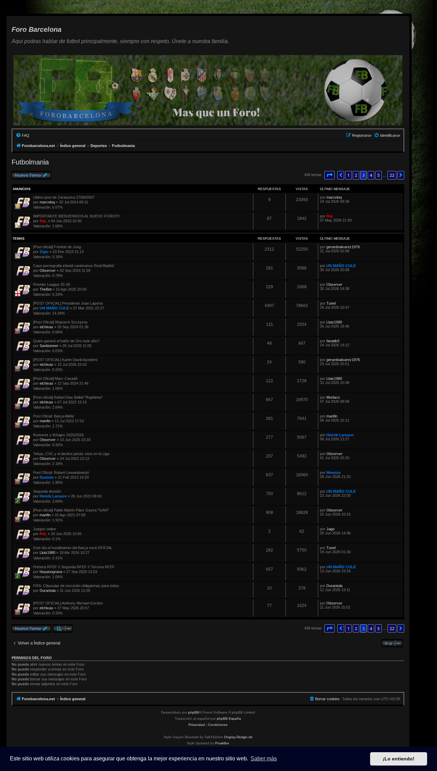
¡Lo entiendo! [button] (398, 758)
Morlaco (333, 397)
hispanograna (51, 572)
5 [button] (378, 175)
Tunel (331, 303)
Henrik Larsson (340, 435)
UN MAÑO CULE (341, 266)
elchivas (46, 327)
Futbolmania (30, 162)
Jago (330, 529)
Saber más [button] (264, 758)
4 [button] (371, 175)
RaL (43, 221)
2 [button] (356, 175)
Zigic (44, 252)
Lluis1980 (334, 322)
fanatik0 (332, 341)
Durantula (48, 590)
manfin (45, 421)
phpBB (193, 712)
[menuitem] (22, 135)
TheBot (46, 289)
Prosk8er (222, 743)
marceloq (47, 202)
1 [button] (348, 175)
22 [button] (392, 175)
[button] (329, 175)
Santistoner (49, 346)
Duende (47, 477)
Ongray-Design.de (238, 737)
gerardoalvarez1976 (343, 247)
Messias (333, 472)
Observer (48, 270)
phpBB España (229, 718)
